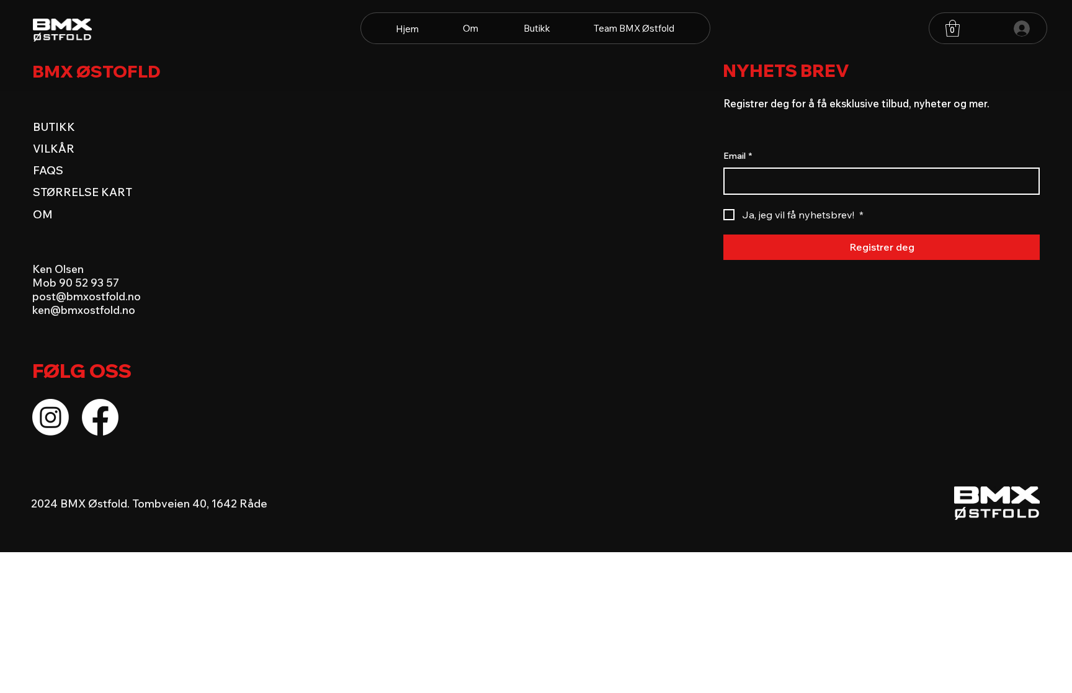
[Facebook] (100, 417)
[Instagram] (50, 417)
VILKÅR (53, 148)
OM (43, 214)
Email (737, 155)
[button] (952, 28)
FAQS (48, 170)
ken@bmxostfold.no (83, 309)
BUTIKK (54, 126)
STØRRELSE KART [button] (82, 192)
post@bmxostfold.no (86, 296)
